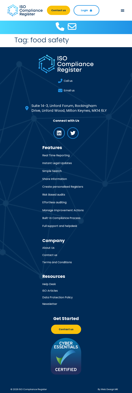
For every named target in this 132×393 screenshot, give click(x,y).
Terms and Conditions (57, 262)
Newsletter (49, 304)
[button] (122, 10)
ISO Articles (50, 291)
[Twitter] (73, 133)
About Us (48, 248)
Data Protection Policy (57, 297)
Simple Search (52, 171)
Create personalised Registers (62, 187)
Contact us (49, 255)
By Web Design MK (108, 389)
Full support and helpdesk (59, 226)
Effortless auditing (54, 202)
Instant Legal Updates (57, 163)
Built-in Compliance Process (61, 218)
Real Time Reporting (56, 155)
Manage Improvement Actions (63, 210)
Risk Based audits (53, 195)
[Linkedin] (59, 133)
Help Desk (49, 284)
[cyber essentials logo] (66, 356)
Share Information (54, 179)
